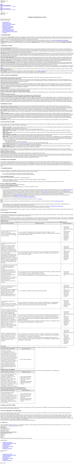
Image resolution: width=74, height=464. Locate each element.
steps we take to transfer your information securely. (27, 196)
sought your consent (25, 143)
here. (25, 125)
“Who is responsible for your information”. (60, 40)
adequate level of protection (68, 189)
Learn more (45, 191)
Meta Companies (42, 70)
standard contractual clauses (19, 194)
